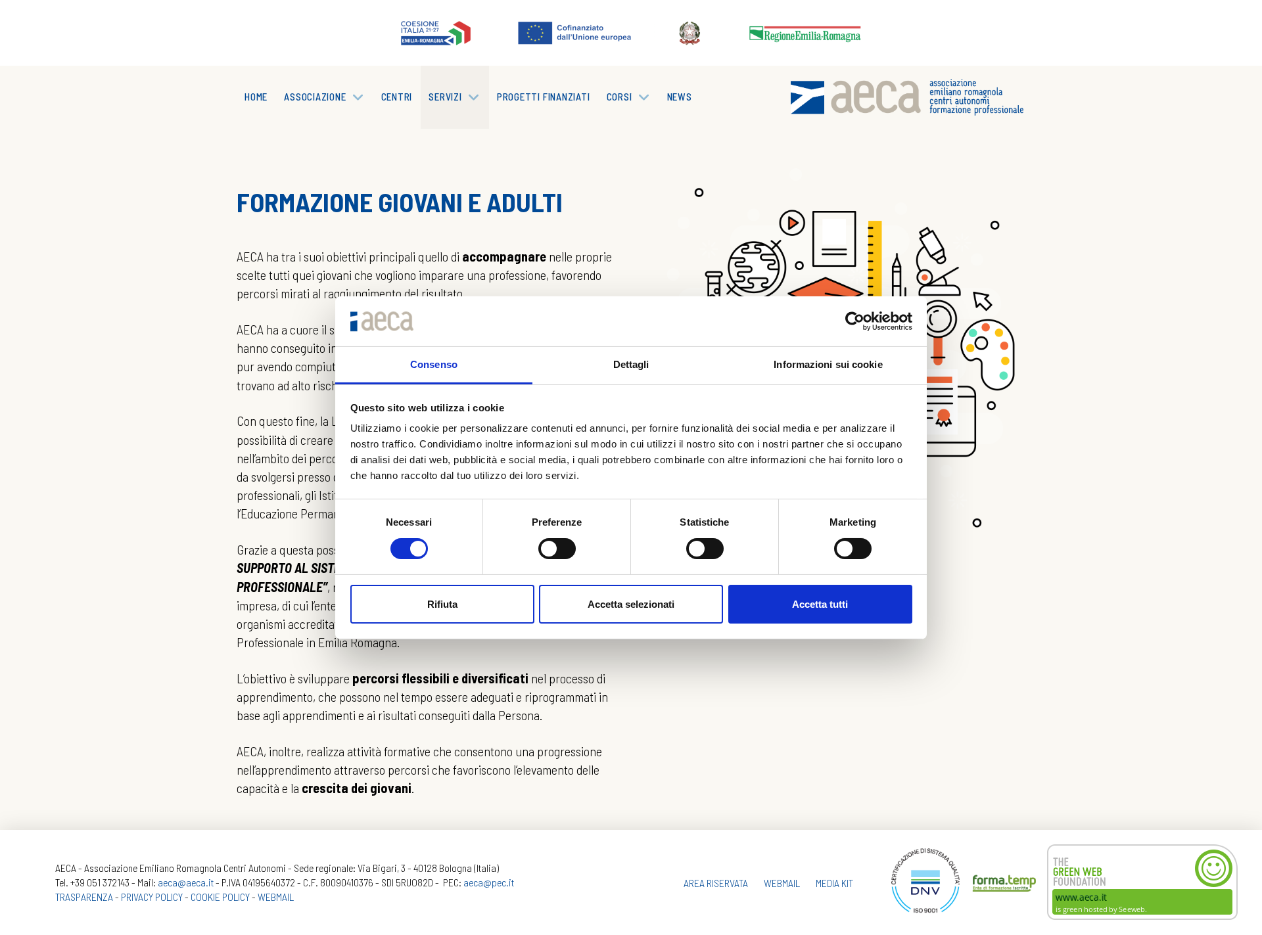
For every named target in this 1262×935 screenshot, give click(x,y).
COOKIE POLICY (220, 896)
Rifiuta (442, 604)
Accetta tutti (820, 604)
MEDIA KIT (834, 883)
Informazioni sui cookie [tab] (828, 364)
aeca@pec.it (488, 882)
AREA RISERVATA (716, 883)
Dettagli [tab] (631, 364)
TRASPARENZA (84, 896)
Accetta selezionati (631, 604)
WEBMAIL (276, 896)
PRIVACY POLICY (152, 896)
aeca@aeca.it (186, 882)
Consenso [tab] (433, 364)
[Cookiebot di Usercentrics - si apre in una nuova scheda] (854, 321)
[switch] (557, 548)
